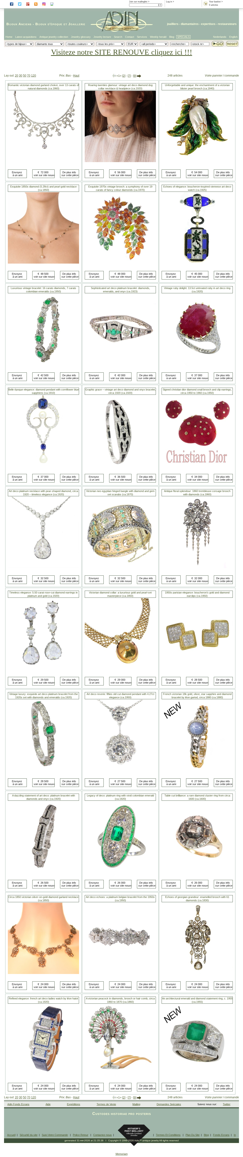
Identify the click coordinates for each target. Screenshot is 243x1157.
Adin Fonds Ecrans (18, 1104)
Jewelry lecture (102, 36)
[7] (129, 75)
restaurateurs (227, 24)
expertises (208, 24)
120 (33, 75)
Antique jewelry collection (53, 36)
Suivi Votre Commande (55, 1134)
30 (20, 75)
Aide (48, 1104)
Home (8, 36)
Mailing (136, 1104)
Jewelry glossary (81, 36)
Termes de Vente (106, 1104)
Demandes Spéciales (169, 1104)
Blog (171, 36)
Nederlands (219, 36)
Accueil (11, 1134)
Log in (169, 1)
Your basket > (216, 1)
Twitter (226, 1104)
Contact (129, 36)
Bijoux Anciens (19, 24)
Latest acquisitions (26, 36)
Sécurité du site (28, 1134)
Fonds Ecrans (221, 1134)
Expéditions (73, 1104)
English (233, 36)
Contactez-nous (102, 1134)
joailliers (172, 24)
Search (118, 36)
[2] (123, 75)
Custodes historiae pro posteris (121, 1114)
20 (16, 75)
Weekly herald (158, 36)
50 (24, 75)
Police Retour (80, 1134)
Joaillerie (76, 24)
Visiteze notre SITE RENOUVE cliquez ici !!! (121, 52)
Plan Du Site (193, 1134)
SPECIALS (183, 36)
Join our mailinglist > (139, 1)
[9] (134, 75)
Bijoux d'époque (48, 24)
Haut (76, 75)
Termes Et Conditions (168, 1134)
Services (142, 36)
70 (28, 75)
